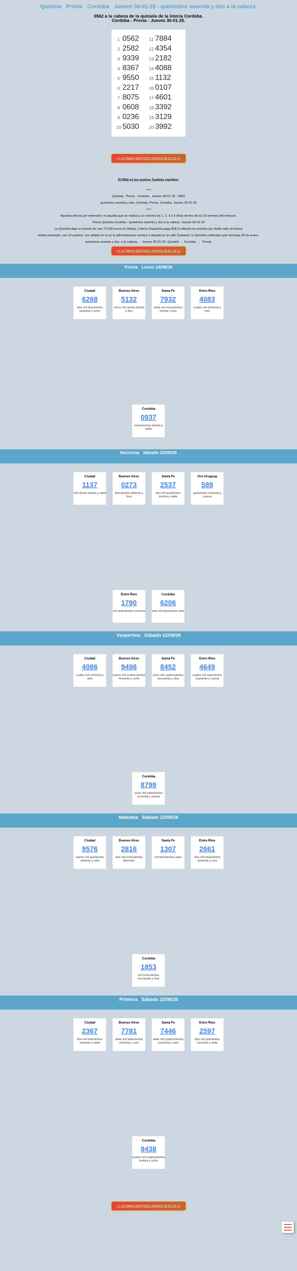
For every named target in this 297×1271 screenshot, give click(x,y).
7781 (129, 1031)
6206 (168, 603)
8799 (148, 785)
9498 (129, 667)
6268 (90, 299)
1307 (168, 849)
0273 (129, 485)
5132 (129, 299)
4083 (207, 299)
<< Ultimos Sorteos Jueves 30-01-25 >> (148, 158)
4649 (207, 667)
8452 (168, 667)
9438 (148, 1149)
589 (207, 485)
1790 (129, 603)
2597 (207, 1031)
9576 (90, 849)
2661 (207, 849)
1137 (89, 485)
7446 (168, 1031)
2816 (129, 849)
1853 (148, 967)
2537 (168, 485)
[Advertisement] (148, 360)
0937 (148, 417)
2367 (90, 1031)
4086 (90, 667)
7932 (168, 299)
